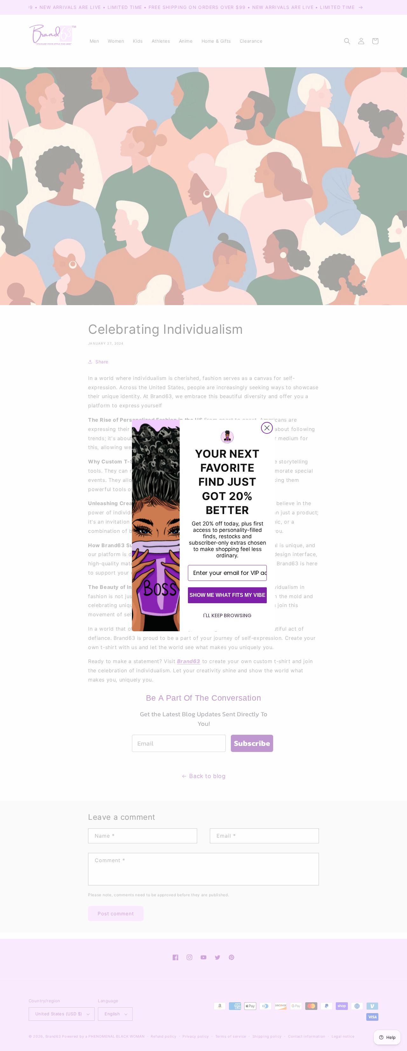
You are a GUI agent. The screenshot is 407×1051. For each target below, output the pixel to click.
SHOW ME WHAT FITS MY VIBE (228, 595)
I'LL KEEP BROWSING (227, 615)
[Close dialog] (266, 427)
